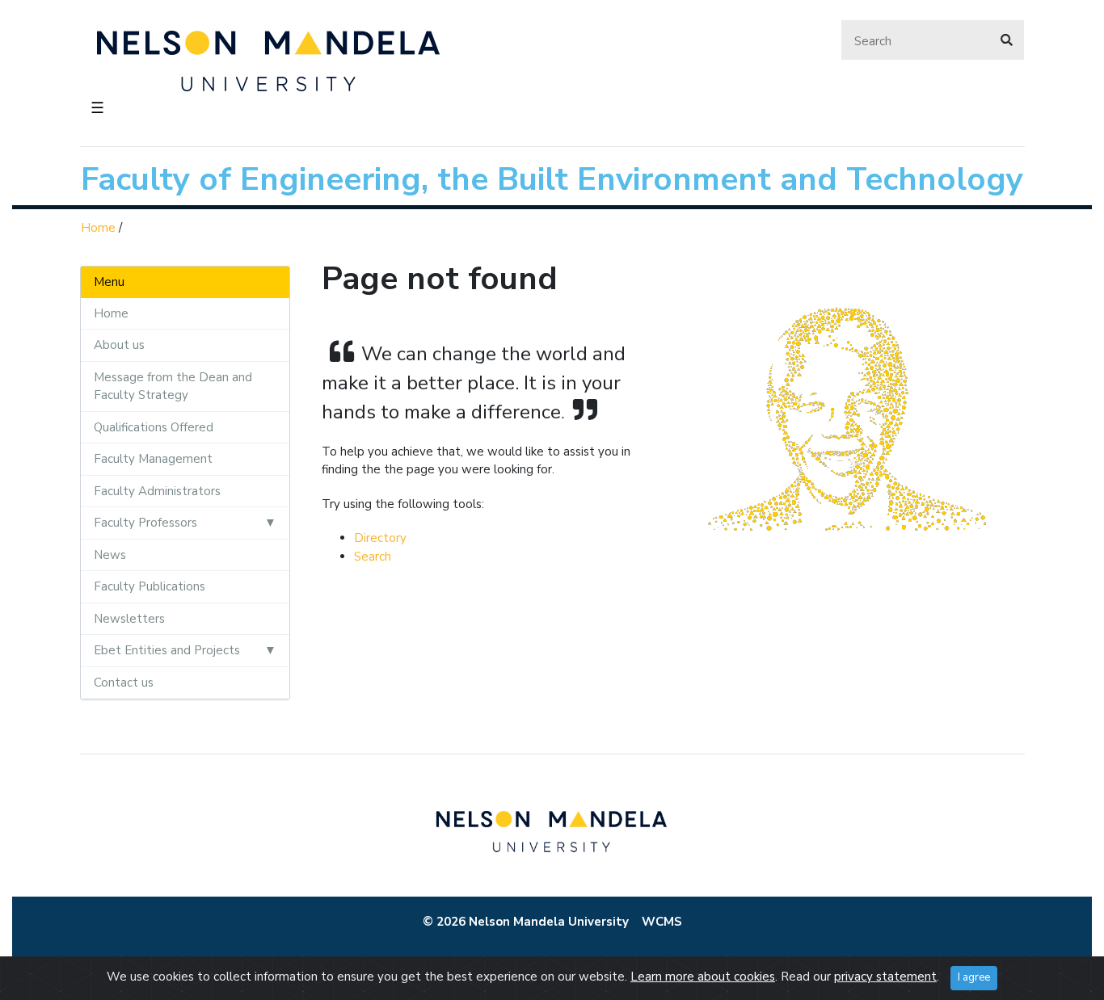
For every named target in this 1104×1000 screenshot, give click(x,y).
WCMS (662, 922)
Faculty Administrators (157, 491)
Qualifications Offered (153, 427)
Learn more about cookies (702, 976)
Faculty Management (153, 459)
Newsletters (129, 619)
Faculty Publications (149, 586)
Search (372, 556)
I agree (974, 977)
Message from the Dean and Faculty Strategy (173, 386)
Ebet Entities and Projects (167, 650)
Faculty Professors (145, 523)
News (110, 555)
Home (98, 228)
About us (119, 345)
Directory (380, 538)
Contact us (124, 682)
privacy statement (885, 976)
